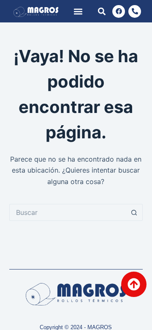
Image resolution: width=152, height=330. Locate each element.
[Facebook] (118, 11)
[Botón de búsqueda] (134, 212)
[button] (78, 11)
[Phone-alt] (134, 11)
